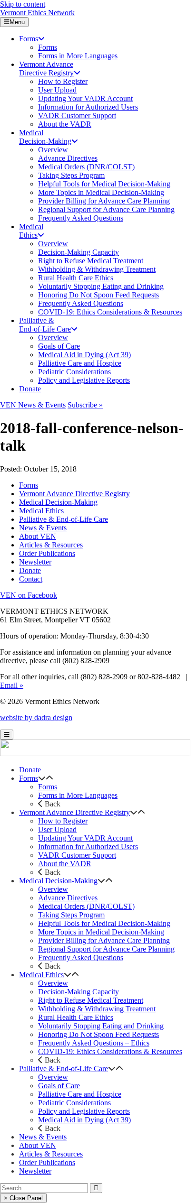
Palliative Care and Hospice (79, 1094)
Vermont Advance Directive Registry (74, 494)
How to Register (63, 821)
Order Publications (47, 553)
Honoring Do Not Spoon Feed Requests (98, 1034)
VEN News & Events (33, 405)
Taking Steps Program (71, 915)
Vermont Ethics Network (37, 13)
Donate (30, 570)
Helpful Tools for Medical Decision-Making (104, 923)
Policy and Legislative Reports (84, 1111)
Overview (53, 889)
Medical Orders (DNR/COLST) (86, 906)
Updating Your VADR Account (85, 838)
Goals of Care (59, 1086)
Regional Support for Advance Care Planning (106, 949)
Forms (28, 485)
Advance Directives (68, 898)
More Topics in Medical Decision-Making (101, 932)
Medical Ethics (41, 511)
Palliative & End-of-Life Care (63, 519)
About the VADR (64, 864)
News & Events (43, 528)
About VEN (37, 536)
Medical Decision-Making (58, 502)
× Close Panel (23, 1198)
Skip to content (22, 4)
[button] (42, 778)
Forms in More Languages (78, 795)
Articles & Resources (51, 545)
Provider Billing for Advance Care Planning (104, 940)
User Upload (57, 829)
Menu (17, 22)
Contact (30, 579)
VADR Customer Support (77, 855)
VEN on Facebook (28, 595)
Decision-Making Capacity (78, 992)
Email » (11, 685)
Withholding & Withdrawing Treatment (97, 1009)
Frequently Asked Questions (80, 957)
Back (51, 804)
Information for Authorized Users (88, 846)
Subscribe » (85, 405)
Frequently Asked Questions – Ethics (93, 1043)
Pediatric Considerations (74, 1103)
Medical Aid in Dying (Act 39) (84, 1120)
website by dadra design (36, 717)
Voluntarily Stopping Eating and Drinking (101, 1026)
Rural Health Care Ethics (75, 1017)
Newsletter (35, 562)
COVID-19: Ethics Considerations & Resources (110, 1051)
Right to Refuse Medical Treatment (90, 1000)
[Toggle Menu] (6, 735)
